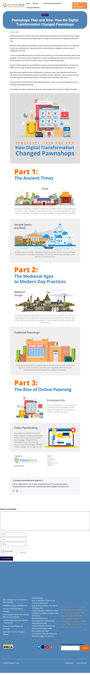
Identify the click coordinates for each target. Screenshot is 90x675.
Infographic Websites (33, 7)
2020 (79, 607)
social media (77, 621)
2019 (76, 607)
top (72, 624)
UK (67, 627)
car (62, 613)
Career (65, 613)
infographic (69, 618)
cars (69, 613)
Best (69, 610)
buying (85, 610)
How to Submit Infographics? (53, 3)
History (62, 616)
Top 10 (79, 624)
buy (82, 610)
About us (35, 3)
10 (61, 607)
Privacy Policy (69, 663)
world (80, 627)
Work (76, 627)
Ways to (72, 627)
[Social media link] (13, 491)
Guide (77, 613)
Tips (68, 624)
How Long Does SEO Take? (40, 631)
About (83, 607)
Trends (63, 627)
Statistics (83, 621)
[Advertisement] (45, 582)
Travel (84, 624)
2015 (64, 607)
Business (45, 14)
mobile (81, 618)
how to (78, 615)
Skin (72, 621)
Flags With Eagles (37, 598)
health (82, 613)
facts (72, 613)
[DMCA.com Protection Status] (8, 648)
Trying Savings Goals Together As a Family (45, 611)
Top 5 (75, 624)
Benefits (64, 610)
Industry (63, 618)
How (72, 616)
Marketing (76, 618)
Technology (63, 624)
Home (28, 3)
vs (69, 627)
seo (69, 621)
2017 (70, 607)
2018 (73, 607)
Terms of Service (82, 663)
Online (62, 621)
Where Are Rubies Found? (40, 618)
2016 (67, 607)
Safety (66, 621)
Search (85, 648)
